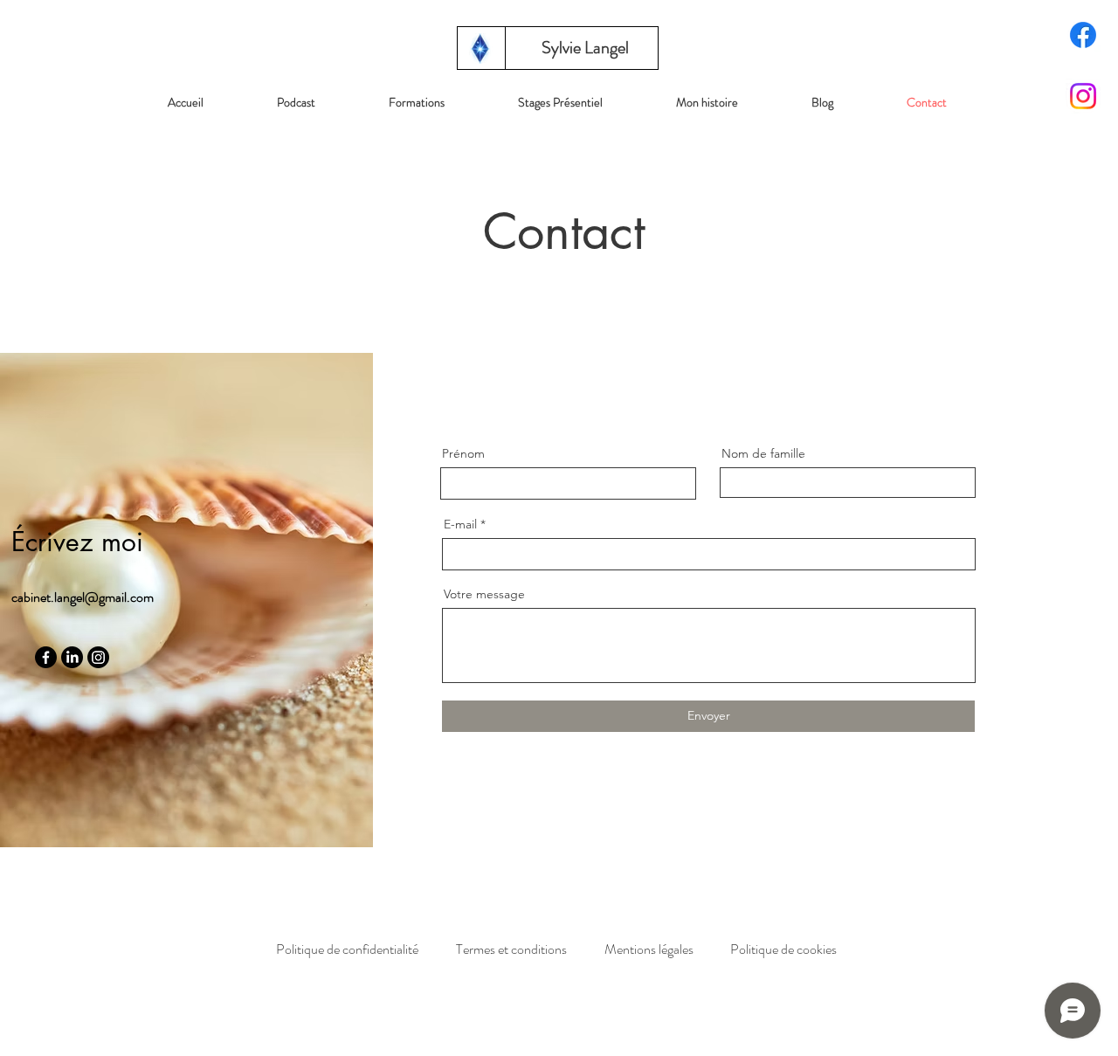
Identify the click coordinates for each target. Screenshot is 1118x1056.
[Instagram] (1083, 96)
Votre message (484, 594)
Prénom (463, 453)
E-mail (460, 524)
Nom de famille (763, 453)
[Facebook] (1083, 34)
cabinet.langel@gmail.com (82, 597)
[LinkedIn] (72, 657)
